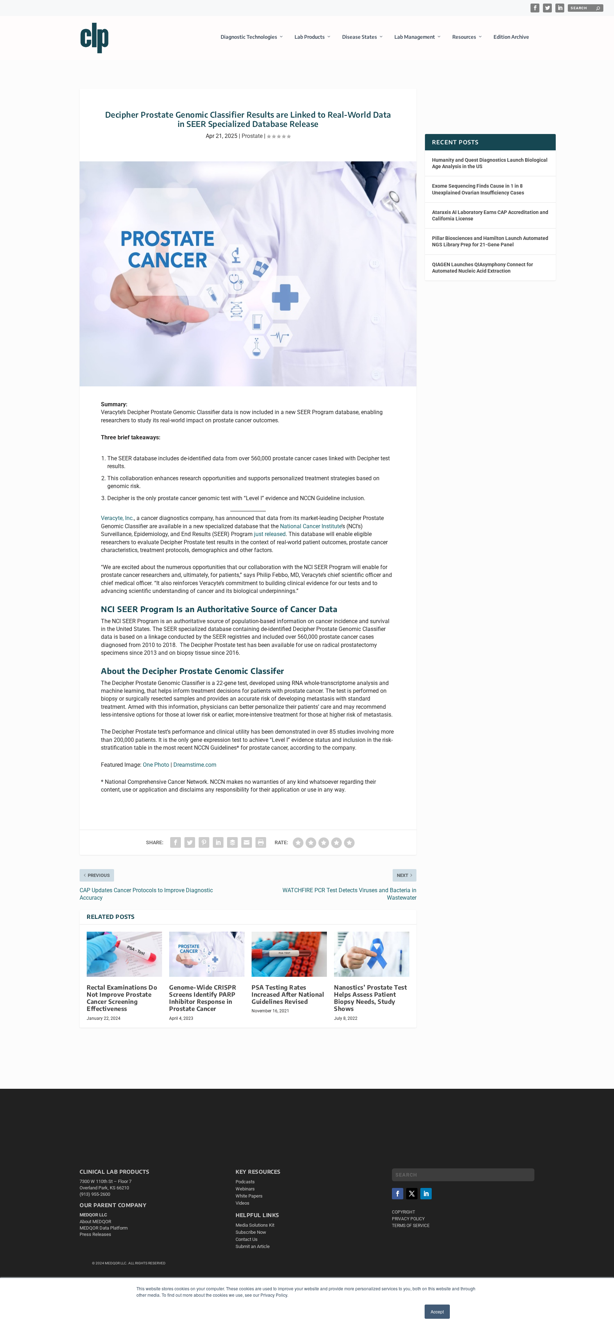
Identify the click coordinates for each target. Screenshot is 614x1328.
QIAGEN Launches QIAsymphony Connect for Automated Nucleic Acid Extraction (482, 268)
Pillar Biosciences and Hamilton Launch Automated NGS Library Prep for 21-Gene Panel (490, 241)
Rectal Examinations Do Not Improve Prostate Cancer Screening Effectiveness (122, 998)
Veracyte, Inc (117, 518)
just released (270, 534)
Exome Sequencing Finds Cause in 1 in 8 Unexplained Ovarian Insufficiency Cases (478, 189)
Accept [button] (437, 1311)
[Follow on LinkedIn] (426, 1193)
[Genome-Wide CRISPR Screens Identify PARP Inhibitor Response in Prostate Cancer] (206, 954)
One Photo (156, 764)
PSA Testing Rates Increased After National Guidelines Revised (288, 994)
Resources (464, 37)
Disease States (359, 37)
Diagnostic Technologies (249, 37)
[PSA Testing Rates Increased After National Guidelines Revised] (289, 954)
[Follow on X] (412, 1193)
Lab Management (414, 37)
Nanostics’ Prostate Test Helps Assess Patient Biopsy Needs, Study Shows (370, 998)
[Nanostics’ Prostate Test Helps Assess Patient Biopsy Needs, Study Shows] (371, 954)
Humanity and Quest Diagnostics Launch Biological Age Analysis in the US (490, 163)
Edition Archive (511, 37)
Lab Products (310, 37)
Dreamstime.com (194, 764)
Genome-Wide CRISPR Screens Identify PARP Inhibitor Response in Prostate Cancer (202, 998)
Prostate (252, 136)
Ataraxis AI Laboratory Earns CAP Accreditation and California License (490, 215)
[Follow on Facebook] (397, 1193)
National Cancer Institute (310, 526)
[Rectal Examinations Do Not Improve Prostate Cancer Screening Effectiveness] (124, 954)
